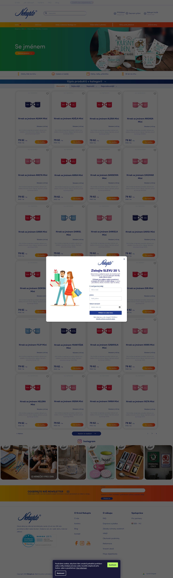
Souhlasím (112, 565)
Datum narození (95, 304)
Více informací (81, 568)
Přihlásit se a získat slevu (105, 313)
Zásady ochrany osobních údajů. (105, 319)
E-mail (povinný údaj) (96, 286)
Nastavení (60, 573)
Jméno (92, 295)
